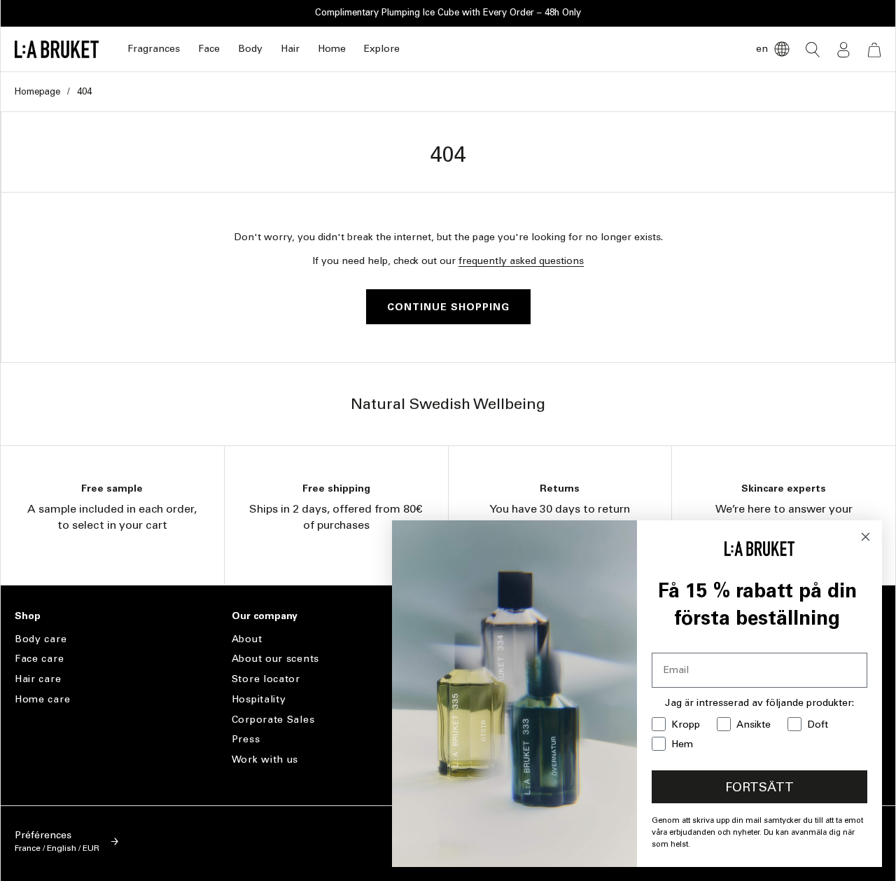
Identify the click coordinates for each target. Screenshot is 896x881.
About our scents (275, 659)
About (247, 639)
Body (250, 49)
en (762, 49)
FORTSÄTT (759, 787)
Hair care (38, 679)
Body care (40, 639)
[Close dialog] (865, 537)
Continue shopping (448, 307)
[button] (153, 49)
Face (209, 49)
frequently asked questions (521, 261)
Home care (42, 699)
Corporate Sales (273, 720)
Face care (39, 659)
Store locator (266, 679)
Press (246, 739)
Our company (265, 616)
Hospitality (259, 699)
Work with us (265, 759)
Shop (28, 616)
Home (332, 49)
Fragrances (153, 49)
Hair (290, 49)
